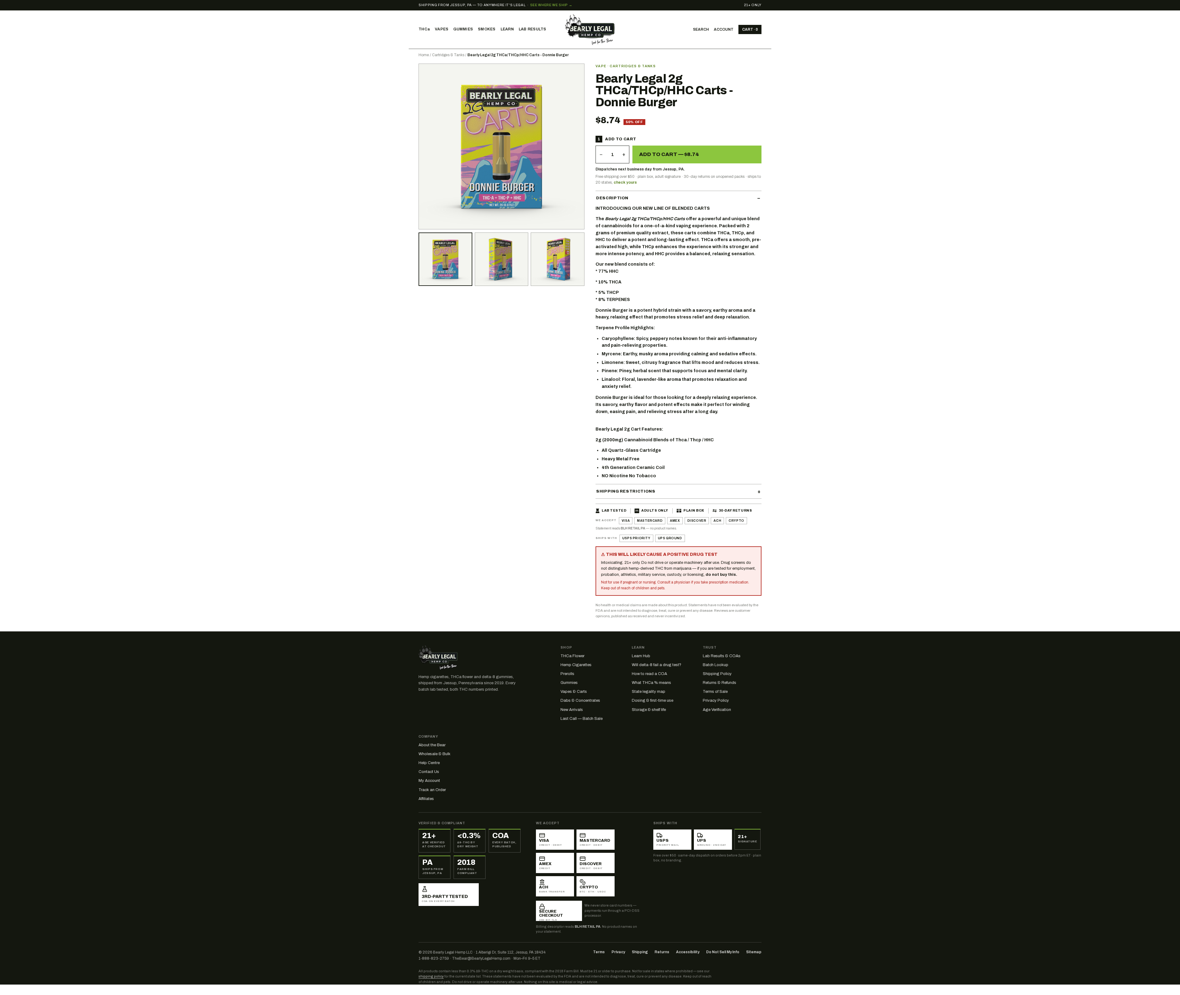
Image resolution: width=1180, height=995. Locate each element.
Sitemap (753, 952)
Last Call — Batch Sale (581, 718)
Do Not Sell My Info (722, 952)
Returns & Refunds (719, 683)
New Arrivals (571, 710)
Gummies (569, 683)
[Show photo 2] (445, 259)
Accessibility (687, 952)
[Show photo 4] (557, 259)
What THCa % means (651, 683)
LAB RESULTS (532, 29)
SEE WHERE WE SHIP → (551, 5)
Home (424, 55)
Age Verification (717, 710)
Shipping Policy (717, 674)
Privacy (618, 952)
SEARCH (701, 29)
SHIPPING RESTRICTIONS (625, 491)
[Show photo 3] (502, 259)
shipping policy (431, 976)
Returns (662, 952)
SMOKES (487, 29)
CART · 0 (750, 29)
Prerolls (567, 674)
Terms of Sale (715, 691)
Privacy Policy (716, 700)
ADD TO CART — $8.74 (669, 154)
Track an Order (432, 790)
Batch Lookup (715, 665)
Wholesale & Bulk (434, 754)
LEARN (507, 29)
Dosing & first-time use (652, 700)
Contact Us (429, 772)
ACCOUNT (724, 29)
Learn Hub (641, 656)
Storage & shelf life (649, 710)
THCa (424, 29)
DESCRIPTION (612, 198)
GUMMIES (463, 29)
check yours (625, 182)
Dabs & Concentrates (580, 700)
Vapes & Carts (573, 691)
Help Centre (429, 763)
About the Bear (432, 745)
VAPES (441, 29)
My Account (429, 780)
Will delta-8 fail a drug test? (656, 665)
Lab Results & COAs (722, 656)
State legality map (648, 691)
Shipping (640, 952)
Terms (599, 952)
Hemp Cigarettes (576, 665)
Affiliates (426, 799)
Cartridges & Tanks (448, 55)
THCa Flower (572, 656)
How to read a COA (649, 674)
